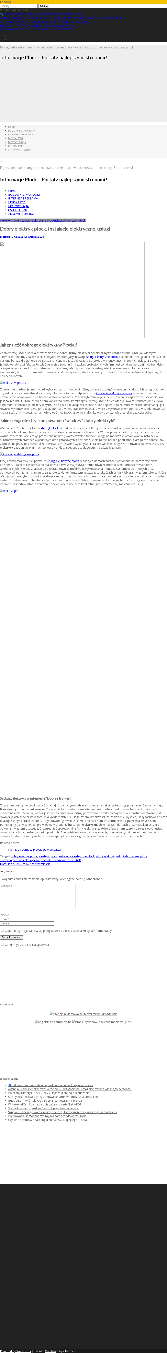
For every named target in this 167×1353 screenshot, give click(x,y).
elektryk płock (9, 220)
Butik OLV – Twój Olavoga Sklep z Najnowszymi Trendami (38, 25)
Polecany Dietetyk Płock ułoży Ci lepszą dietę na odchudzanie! (49, 1093)
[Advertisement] (83, 93)
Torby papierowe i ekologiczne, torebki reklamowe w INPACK (40, 860)
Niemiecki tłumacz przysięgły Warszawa (34, 849)
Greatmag (51, 1351)
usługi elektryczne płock (70, 220)
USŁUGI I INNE (16, 146)
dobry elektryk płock (24, 856)
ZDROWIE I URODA (19, 150)
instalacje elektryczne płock (36, 220)
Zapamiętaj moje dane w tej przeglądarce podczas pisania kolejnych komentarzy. (58, 931)
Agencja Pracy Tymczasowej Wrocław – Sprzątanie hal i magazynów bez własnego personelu (61, 18)
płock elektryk (105, 856)
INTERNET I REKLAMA (20, 134)
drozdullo (5, 236)
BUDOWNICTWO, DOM (21, 130)
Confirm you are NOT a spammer (26, 945)
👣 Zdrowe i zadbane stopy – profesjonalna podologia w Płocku (42, 14)
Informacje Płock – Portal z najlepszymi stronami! (53, 57)
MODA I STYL (15, 138)
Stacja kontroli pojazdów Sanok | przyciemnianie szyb (43, 1108)
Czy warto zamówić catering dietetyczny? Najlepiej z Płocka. (47, 1120)
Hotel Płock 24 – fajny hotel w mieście (25, 864)
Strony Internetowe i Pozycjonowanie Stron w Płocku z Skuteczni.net (45, 22)
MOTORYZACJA (17, 142)
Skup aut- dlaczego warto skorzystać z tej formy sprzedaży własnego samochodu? (62, 1112)
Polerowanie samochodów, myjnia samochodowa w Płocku (47, 1116)
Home (11, 127)
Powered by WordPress (15, 1351)
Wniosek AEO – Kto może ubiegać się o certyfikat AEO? (36, 29)
